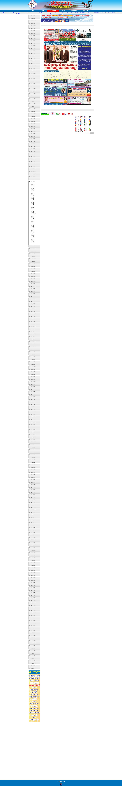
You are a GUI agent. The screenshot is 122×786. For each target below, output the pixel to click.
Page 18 (32, 206)
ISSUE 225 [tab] (33, 459)
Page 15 (32, 202)
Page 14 (32, 201)
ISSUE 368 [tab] (33, 38)
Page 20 (32, 208)
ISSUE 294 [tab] (33, 286)
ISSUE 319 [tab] (33, 161)
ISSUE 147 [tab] (33, 655)
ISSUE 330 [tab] (33, 133)
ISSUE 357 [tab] (33, 66)
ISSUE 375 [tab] (33, 20)
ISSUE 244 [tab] (33, 411)
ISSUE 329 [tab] (33, 136)
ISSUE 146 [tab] (33, 658)
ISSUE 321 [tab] (33, 156)
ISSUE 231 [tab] (33, 444)
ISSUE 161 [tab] (33, 620)
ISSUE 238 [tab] (33, 427)
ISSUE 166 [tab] (33, 607)
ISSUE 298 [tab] (33, 276)
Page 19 (32, 207)
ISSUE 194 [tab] (33, 537)
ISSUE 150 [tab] (33, 648)
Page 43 (32, 236)
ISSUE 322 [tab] (33, 153)
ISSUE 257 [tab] (33, 379)
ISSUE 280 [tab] (33, 321)
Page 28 (32, 217)
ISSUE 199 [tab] (33, 525)
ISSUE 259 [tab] (33, 374)
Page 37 (32, 229)
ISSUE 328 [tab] (33, 138)
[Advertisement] (34, 731)
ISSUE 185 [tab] (33, 560)
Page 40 (32, 232)
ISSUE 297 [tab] (33, 278)
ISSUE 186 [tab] (33, 557)
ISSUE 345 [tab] (33, 96)
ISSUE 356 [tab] (33, 68)
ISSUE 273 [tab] (33, 339)
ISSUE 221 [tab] (33, 469)
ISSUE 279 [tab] (33, 323)
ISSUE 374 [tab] (33, 23)
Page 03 (32, 186)
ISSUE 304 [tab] (33, 261)
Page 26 (32, 215)
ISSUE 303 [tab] (33, 263)
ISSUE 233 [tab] (33, 439)
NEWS (63, 10)
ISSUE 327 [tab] (33, 141)
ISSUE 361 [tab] (33, 55)
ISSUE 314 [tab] (33, 174)
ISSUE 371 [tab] (33, 30)
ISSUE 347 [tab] (33, 91)
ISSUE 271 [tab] (33, 344)
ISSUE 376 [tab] (33, 18)
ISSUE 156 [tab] (33, 633)
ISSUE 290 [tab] (33, 296)
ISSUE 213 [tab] (33, 489)
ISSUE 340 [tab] (33, 108)
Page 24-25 (33, 213)
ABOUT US (85, 10)
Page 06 (32, 190)
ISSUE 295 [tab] (33, 283)
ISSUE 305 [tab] (33, 258)
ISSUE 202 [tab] (33, 517)
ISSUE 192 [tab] (33, 542)
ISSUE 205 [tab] (33, 509)
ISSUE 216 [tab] (33, 482)
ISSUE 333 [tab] (33, 126)
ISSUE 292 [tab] (33, 291)
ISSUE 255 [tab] (33, 384)
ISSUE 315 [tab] (33, 171)
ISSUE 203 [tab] (33, 514)
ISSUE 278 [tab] (33, 326)
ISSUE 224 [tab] (33, 462)
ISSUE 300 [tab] (33, 271)
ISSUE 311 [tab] (33, 181)
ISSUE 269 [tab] (33, 349)
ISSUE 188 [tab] (33, 552)
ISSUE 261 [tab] (33, 369)
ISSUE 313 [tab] (33, 176)
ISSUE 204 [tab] (33, 512)
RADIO (42, 10)
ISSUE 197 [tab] (33, 530)
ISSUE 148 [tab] (33, 653)
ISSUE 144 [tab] (33, 663)
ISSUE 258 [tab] (33, 376)
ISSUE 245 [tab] (33, 409)
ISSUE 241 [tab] (33, 419)
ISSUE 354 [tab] (33, 73)
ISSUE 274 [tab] (33, 336)
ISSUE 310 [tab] (33, 246)
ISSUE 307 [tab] (33, 253)
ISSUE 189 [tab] (33, 550)
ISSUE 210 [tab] (33, 497)
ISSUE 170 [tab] (33, 597)
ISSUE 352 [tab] (33, 78)
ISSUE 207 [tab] (33, 504)
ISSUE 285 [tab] (33, 308)
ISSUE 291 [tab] (33, 293)
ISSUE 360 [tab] (33, 58)
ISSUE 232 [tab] (33, 442)
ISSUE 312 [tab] (33, 179)
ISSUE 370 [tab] (33, 33)
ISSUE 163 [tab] (33, 615)
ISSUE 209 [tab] (33, 499)
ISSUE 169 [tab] (33, 600)
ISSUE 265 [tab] (33, 359)
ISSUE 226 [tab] (33, 457)
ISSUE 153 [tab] (33, 640)
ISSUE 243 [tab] (33, 414)
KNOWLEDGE (74, 10)
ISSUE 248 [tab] (33, 401)
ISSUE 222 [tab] (33, 467)
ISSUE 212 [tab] (33, 492)
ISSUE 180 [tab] (33, 572)
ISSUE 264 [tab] (33, 361)
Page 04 (32, 188)
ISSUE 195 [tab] (33, 535)
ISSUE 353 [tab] (33, 76)
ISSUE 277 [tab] (33, 329)
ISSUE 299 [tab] (33, 273)
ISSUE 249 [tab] (33, 399)
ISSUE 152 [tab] (33, 643)
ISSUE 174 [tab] (33, 587)
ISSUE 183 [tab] (33, 565)
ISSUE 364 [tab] (33, 48)
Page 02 (32, 185)
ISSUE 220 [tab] (33, 472)
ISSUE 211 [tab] (33, 494)
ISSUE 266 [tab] (33, 356)
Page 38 (32, 230)
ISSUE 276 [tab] (33, 331)
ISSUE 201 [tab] (33, 520)
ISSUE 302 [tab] (33, 266)
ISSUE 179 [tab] (33, 575)
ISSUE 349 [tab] (33, 86)
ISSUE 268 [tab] (33, 351)
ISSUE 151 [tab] (33, 645)
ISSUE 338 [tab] (33, 113)
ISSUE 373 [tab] (33, 25)
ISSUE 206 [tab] (33, 507)
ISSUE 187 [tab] (33, 555)
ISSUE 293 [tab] (33, 288)
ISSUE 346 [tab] (33, 93)
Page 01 (32, 184)
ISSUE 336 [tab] (33, 118)
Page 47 (32, 241)
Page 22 (32, 211)
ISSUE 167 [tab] (33, 605)
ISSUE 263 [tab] (33, 364)
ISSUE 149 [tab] (33, 650)
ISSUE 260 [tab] (33, 371)
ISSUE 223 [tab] (33, 464)
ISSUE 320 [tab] (33, 158)
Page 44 (32, 238)
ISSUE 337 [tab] (33, 116)
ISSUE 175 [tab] (33, 585)
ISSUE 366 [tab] (33, 43)
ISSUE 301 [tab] (33, 268)
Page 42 (32, 235)
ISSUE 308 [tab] (33, 251)
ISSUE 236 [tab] (33, 432)
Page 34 (32, 225)
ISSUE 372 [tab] (33, 28)
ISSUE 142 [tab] (33, 668)
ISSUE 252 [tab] (33, 391)
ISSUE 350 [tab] (33, 83)
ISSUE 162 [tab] (33, 617)
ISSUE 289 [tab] (33, 298)
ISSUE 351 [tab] (33, 81)
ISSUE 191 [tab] (33, 545)
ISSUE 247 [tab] (33, 404)
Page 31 (32, 221)
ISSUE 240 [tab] (33, 422)
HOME (33, 10)
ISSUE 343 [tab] (33, 101)
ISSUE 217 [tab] (33, 479)
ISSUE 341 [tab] (33, 106)
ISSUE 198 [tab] (33, 527)
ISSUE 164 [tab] (33, 612)
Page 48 (32, 243)
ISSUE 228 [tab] (33, 452)
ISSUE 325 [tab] (33, 146)
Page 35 (32, 226)
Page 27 (32, 216)
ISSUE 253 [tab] (33, 389)
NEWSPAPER (53, 10)
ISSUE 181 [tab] (33, 570)
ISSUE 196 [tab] (33, 532)
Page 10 (32, 195)
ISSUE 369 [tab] (33, 35)
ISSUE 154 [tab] (33, 638)
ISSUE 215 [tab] (33, 484)
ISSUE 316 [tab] (33, 169)
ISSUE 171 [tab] (33, 595)
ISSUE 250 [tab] (33, 396)
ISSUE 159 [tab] (33, 625)
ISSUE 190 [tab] (33, 547)
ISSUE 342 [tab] (33, 103)
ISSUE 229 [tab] (33, 449)
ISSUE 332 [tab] (33, 128)
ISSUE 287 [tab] (33, 303)
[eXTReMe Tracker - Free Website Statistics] (61, 785)
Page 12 (32, 198)
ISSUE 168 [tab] (33, 602)
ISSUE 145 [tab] (33, 660)
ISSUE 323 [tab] (33, 151)
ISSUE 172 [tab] (33, 592)
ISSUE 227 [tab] (33, 454)
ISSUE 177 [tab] (33, 580)
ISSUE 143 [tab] (33, 665)
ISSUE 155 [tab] (33, 635)
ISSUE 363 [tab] (33, 50)
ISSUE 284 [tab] (33, 311)
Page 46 (32, 240)
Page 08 (32, 193)
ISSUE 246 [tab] (33, 406)
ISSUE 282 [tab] (33, 316)
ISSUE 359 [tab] (33, 60)
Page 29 (32, 218)
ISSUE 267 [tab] (33, 354)
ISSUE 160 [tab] (33, 623)
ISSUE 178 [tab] (33, 577)
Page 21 (32, 209)
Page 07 (32, 192)
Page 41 (32, 234)
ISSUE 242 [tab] (33, 416)
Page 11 (32, 197)
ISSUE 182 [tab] (33, 567)
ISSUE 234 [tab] (33, 437)
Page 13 (32, 199)
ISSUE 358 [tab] (33, 63)
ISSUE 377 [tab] (33, 15)
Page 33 (32, 223)
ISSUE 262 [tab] (33, 366)
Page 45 (32, 239)
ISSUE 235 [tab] (33, 434)
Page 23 (32, 212)
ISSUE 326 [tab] (33, 143)
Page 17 (32, 204)
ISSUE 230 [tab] (33, 447)
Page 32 (32, 222)
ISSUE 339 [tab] (33, 111)
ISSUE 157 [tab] (33, 630)
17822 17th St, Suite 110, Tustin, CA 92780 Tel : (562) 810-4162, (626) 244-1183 (61, 7)
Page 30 (32, 220)
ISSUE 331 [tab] (33, 131)
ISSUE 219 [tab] (33, 474)
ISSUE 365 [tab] (33, 45)
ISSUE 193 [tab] (33, 540)
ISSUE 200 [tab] (33, 522)
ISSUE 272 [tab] (33, 341)
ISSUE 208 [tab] (33, 502)
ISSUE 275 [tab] (33, 334)
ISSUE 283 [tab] (33, 313)
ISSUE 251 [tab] (33, 394)
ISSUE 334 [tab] (33, 123)
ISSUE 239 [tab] (33, 424)
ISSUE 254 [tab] (33, 386)
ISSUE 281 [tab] (33, 319)
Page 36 (32, 227)
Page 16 (32, 203)
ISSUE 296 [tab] (33, 281)
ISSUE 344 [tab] (33, 98)
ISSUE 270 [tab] (33, 346)
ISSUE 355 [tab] (33, 71)
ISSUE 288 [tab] (33, 301)
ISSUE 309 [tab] (33, 248)
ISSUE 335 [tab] (33, 121)
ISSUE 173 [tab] (33, 590)
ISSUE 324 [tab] (33, 148)
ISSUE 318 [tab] (33, 164)
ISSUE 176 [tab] (33, 582)
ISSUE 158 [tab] (33, 628)
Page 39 (32, 231)
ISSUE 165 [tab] (33, 610)
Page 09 (32, 194)
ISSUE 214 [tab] (33, 487)
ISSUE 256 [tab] (33, 381)
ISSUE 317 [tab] (33, 166)
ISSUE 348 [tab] (33, 88)
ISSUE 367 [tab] (33, 40)
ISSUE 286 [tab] (33, 306)
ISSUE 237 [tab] (33, 429)
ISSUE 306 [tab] (33, 256)
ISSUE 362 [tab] (33, 53)
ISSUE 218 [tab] (33, 477)
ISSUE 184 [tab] (33, 562)
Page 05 (32, 189)
